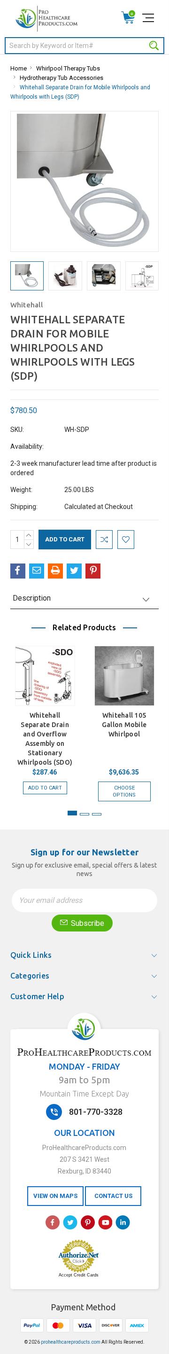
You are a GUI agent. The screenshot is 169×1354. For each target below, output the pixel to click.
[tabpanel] (44, 718)
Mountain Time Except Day (84, 1093)
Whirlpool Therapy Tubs (68, 68)
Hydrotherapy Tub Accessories (61, 77)
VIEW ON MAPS (55, 1195)
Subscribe (86, 923)
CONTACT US (113, 1195)
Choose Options (124, 791)
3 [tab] (96, 814)
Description (32, 598)
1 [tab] (72, 813)
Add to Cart (45, 788)
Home (18, 68)
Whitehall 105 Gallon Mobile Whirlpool (124, 725)
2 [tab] (84, 814)
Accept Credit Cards (79, 1275)
